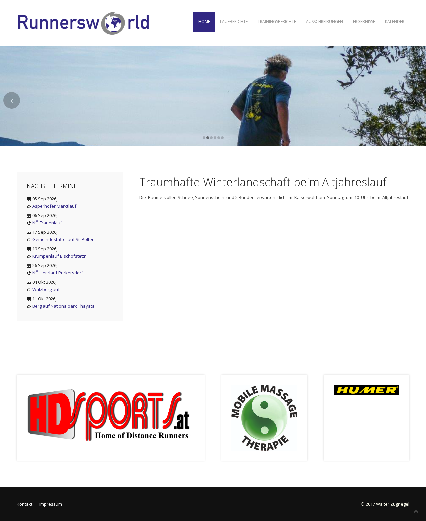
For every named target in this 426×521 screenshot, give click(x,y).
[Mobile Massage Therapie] (264, 417)
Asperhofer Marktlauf (54, 206)
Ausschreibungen (324, 21)
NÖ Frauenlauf (47, 223)
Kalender (394, 21)
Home (204, 21)
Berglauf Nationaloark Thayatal (64, 306)
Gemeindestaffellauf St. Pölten (63, 239)
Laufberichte (234, 21)
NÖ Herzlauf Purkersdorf (57, 273)
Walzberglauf (46, 289)
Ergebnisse (364, 21)
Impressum (50, 504)
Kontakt (24, 504)
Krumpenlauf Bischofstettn (59, 256)
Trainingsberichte (277, 21)
